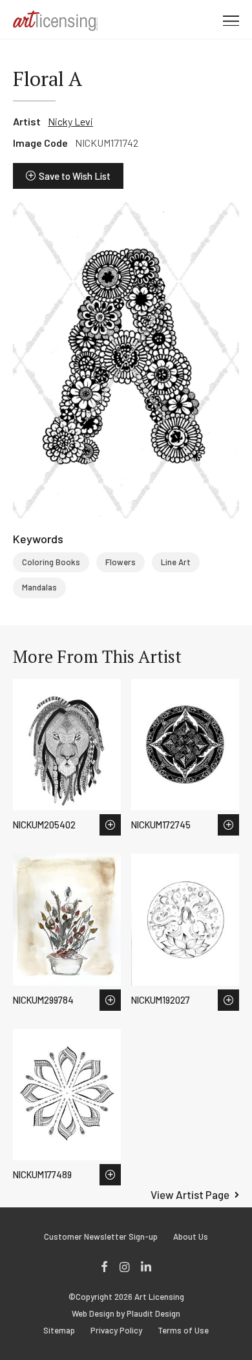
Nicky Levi (70, 121)
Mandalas (39, 587)
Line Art (176, 562)
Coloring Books (51, 562)
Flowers (120, 562)
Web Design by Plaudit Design (126, 1314)
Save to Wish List (74, 176)
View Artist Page (190, 1194)
